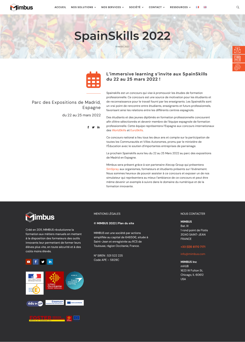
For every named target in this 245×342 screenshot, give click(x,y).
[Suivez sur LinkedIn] (98, 127)
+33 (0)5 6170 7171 (193, 247)
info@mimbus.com (193, 254)
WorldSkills (119, 130)
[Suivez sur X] (93, 127)
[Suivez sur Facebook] (88, 127)
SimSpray (112, 169)
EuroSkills (136, 130)
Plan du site (126, 223)
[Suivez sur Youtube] (28, 262)
